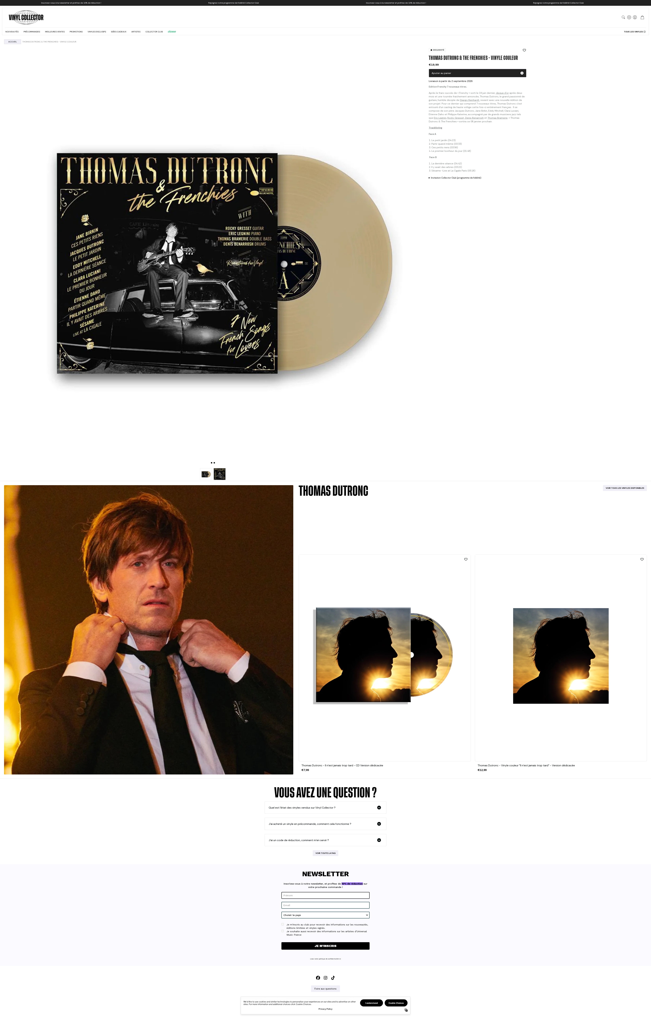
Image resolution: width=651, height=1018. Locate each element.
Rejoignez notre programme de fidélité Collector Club (233, 3)
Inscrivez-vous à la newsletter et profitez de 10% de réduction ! (71, 3)
